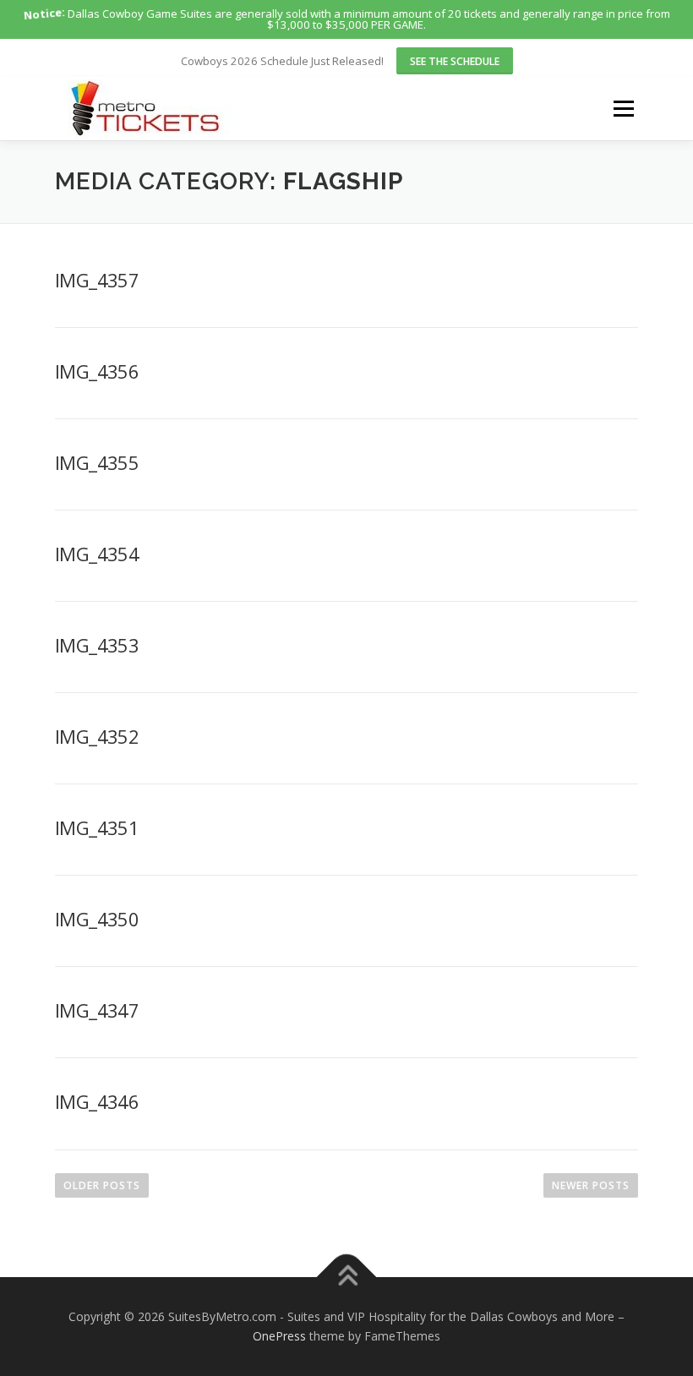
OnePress (279, 1336)
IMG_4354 (97, 553)
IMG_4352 (97, 736)
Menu (623, 108)
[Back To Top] (347, 1277)
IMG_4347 (97, 1010)
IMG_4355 (97, 462)
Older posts (101, 1185)
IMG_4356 (97, 371)
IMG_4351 (97, 827)
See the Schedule (454, 61)
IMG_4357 (97, 279)
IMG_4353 (97, 645)
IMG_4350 (97, 918)
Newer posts (591, 1185)
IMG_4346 (97, 1101)
